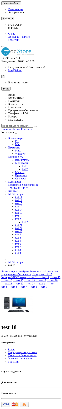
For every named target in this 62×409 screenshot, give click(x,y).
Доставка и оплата (19, 36)
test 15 (18, 203)
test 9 (18, 253)
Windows (20, 153)
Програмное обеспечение (23, 184)
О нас (11, 33)
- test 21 (6, 283)
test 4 (18, 237)
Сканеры (20, 178)
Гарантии (13, 39)
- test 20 (52, 280)
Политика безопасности (22, 355)
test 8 (18, 250)
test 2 (25, 169)
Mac (17, 144)
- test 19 (40, 280)
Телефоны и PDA (18, 187)
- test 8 (32, 286)
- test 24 (40, 283)
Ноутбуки (14, 147)
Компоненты (15, 156)
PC (17, 141)
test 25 (25, 222)
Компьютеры (16, 138)
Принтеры (21, 175)
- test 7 (22, 286)
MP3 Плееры (15, 194)
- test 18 (29, 280)
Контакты (27, 129)
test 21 (18, 225)
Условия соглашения (20, 358)
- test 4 (51, 283)
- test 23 (29, 283)
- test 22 (18, 283)
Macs (18, 150)
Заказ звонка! (26, 67)
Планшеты (14, 181)
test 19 (18, 215)
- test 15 (55, 277)
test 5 (18, 240)
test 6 (18, 243)
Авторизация (16, 12)
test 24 (18, 234)
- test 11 (32, 277)
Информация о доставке (22, 352)
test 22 (18, 228)
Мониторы (21, 162)
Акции (16, 129)
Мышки (19, 172)
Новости (6, 129)
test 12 (18, 200)
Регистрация (15, 9)
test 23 (18, 231)
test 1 (25, 166)
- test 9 (42, 286)
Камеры (13, 190)
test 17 (18, 209)
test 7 (18, 246)
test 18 (18, 212)
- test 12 (43, 277)
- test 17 (18, 280)
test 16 (18, 206)
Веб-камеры (22, 159)
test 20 (18, 218)
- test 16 (6, 280)
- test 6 (12, 286)
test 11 (18, 197)
